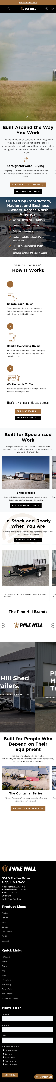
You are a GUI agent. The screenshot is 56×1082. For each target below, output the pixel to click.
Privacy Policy (6, 980)
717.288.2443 (22, 889)
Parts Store (6, 957)
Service (4, 961)
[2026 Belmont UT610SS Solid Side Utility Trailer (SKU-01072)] (25, 568)
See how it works (26, 418)
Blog (3, 970)
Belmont (33, 237)
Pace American (7, 931)
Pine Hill (5, 936)
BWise (41, 237)
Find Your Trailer (26, 411)
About (4, 975)
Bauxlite (5, 913)
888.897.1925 (20, 887)
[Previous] (3, 625)
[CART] (52, 9)
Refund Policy (6, 984)
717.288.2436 (12, 892)
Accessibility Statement (10, 998)
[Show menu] (3, 9)
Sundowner (5, 941)
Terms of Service (7, 994)
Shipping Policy (7, 989)
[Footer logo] (19, 868)
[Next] (53, 625)
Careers (4, 966)
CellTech (20, 240)
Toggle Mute (28, 117)
